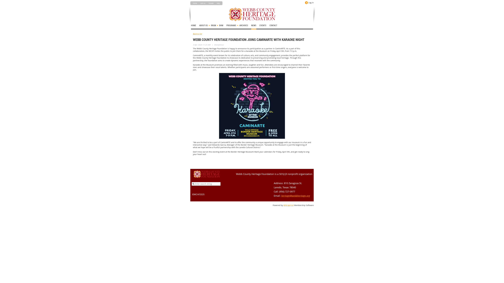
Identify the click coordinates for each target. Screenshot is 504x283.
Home (195, 3)
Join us (202, 3)
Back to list (197, 34)
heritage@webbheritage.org (295, 195)
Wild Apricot (289, 205)
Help (218, 3)
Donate (211, 3)
